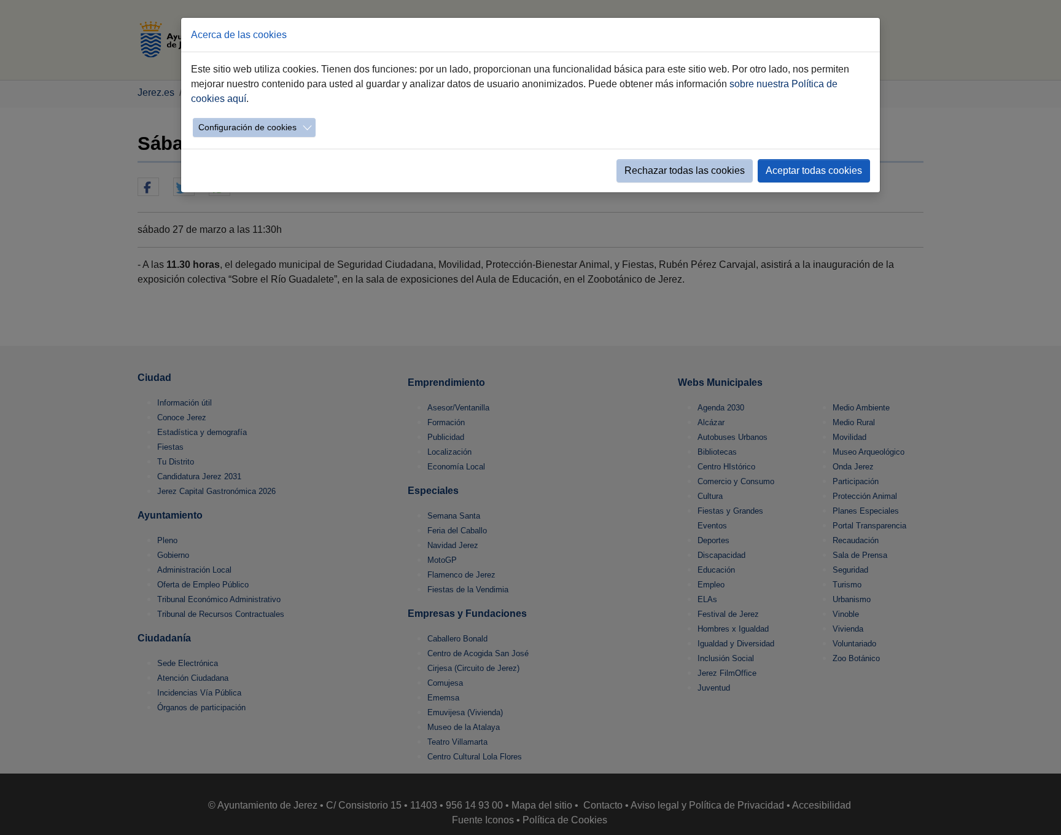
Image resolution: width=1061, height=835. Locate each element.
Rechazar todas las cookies (684, 170)
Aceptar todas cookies (814, 170)
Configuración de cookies (247, 127)
